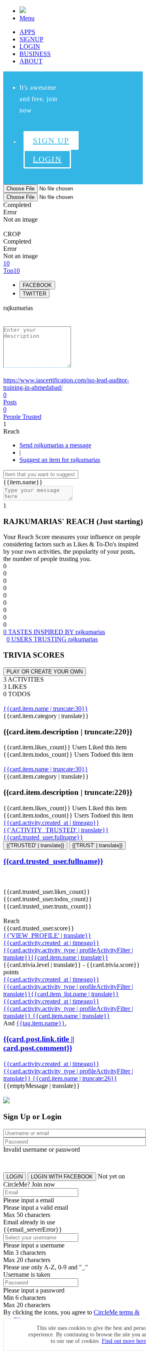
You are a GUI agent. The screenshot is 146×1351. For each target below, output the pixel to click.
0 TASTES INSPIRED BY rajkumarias (54, 631)
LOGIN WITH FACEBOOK (62, 1177)
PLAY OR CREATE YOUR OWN (44, 672)
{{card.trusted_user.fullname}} (43, 837)
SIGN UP (51, 140)
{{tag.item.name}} (40, 1023)
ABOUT (31, 61)
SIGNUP (31, 39)
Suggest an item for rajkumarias (59, 459)
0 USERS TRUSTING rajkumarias (52, 639)
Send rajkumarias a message (55, 445)
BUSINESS (35, 53)
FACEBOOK (37, 285)
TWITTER (34, 294)
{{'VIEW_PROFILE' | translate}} (47, 935)
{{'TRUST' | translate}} (97, 845)
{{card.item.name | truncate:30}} (45, 708)
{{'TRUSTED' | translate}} (35, 845)
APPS (27, 31)
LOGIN (29, 46)
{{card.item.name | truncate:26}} (74, 1078)
